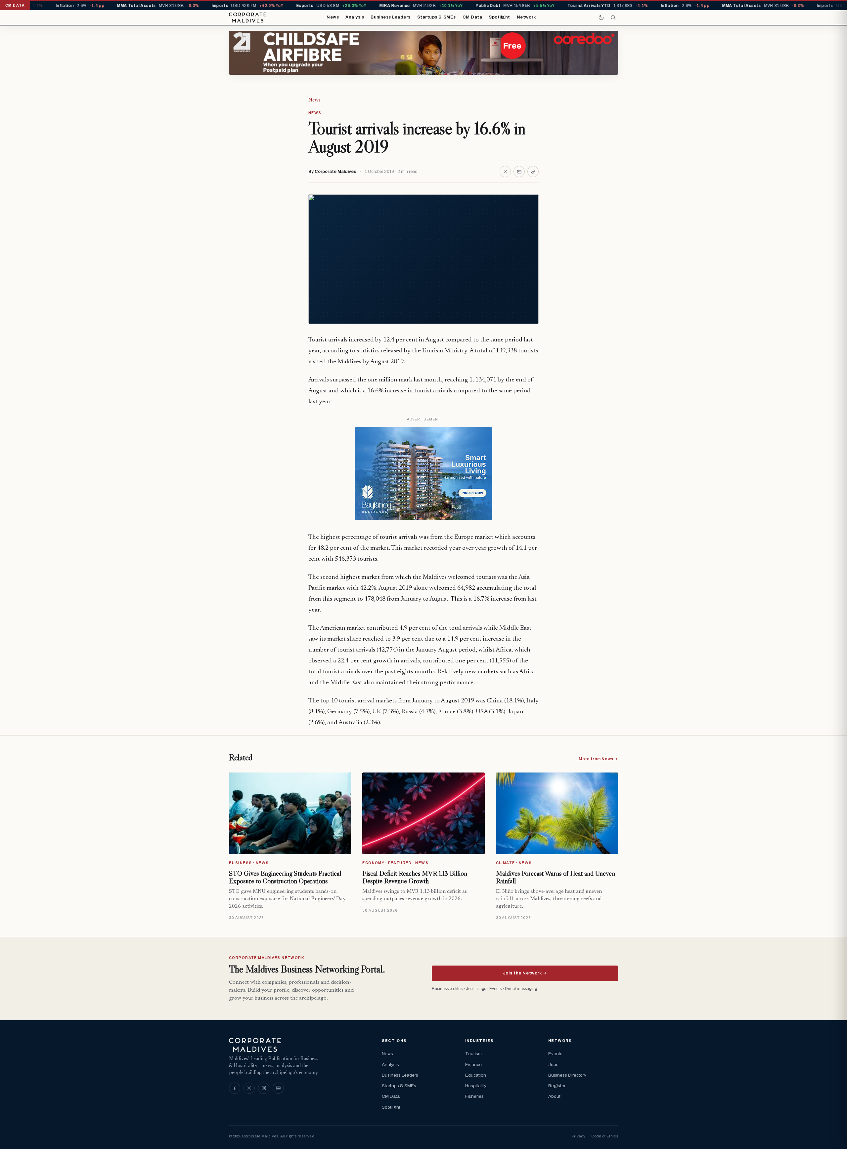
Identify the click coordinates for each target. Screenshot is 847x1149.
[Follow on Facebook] (234, 1088)
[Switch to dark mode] (601, 17)
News (333, 17)
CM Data (472, 17)
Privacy (578, 1136)
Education (475, 1075)
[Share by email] (519, 171)
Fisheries (474, 1096)
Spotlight (499, 17)
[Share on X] (505, 171)
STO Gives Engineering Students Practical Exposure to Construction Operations (285, 877)
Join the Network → (525, 973)
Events (555, 1053)
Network (526, 17)
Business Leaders (390, 17)
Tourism (473, 1053)
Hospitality (475, 1085)
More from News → (598, 759)
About (554, 1096)
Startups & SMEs (436, 17)
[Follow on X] (249, 1088)
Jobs (553, 1064)
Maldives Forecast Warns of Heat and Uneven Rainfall (555, 877)
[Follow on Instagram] (263, 1088)
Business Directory (567, 1075)
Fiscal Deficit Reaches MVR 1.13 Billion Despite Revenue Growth (414, 877)
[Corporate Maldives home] (247, 17)
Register (556, 1085)
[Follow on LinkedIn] (278, 1088)
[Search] (613, 17)
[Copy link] (533, 171)
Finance (473, 1064)
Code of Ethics (604, 1136)
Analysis (354, 17)
